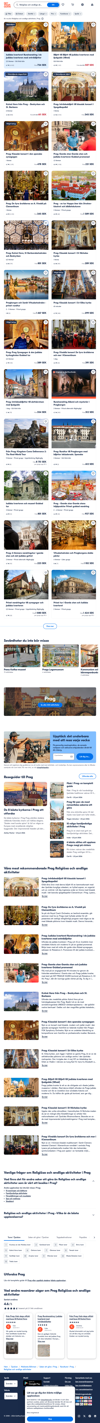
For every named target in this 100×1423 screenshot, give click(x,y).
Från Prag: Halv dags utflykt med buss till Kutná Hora (18, 1317)
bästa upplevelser (58, 1280)
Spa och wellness (13, 1199)
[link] (26, 45)
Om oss (68, 1382)
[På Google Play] (32, 1383)
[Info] (42, 19)
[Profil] (92, 5)
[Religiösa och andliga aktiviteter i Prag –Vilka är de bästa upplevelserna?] (93, 1215)
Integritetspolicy (43, 767)
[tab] (14, 1237)
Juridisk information (51, 1386)
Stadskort (10, 1201)
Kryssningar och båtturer (16, 1191)
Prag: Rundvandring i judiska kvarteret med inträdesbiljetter (50, 1319)
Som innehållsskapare (83, 1386)
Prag (30, 1280)
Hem (6, 1367)
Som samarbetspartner (84, 1389)
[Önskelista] (63, 5)
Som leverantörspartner (84, 1382)
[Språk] (82, 5)
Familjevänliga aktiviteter (16, 1193)
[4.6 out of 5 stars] (11, 1308)
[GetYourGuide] (7, 4)
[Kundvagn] (73, 5)
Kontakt (47, 1382)
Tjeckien (14, 1367)
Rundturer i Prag (67, 1367)
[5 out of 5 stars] (18, 1322)
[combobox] (30, 5)
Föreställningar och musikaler (18, 1196)
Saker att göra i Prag (48, 1367)
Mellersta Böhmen (28, 1367)
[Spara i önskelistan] (46, 24)
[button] (26, 45)
